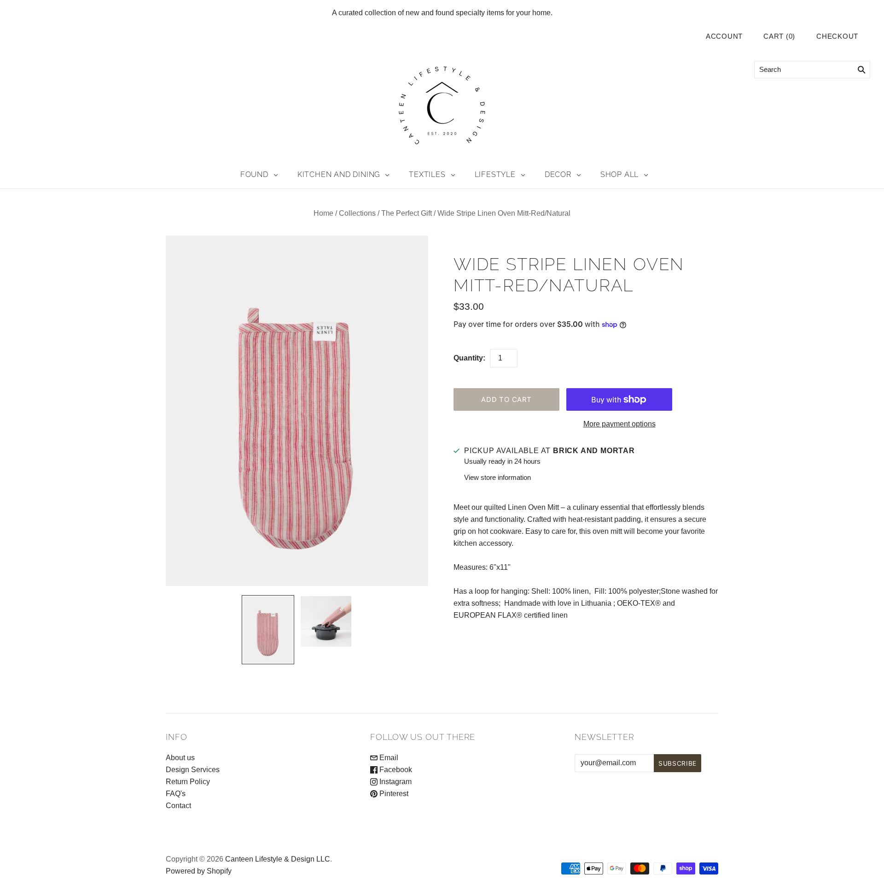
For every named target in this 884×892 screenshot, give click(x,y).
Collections (357, 213)
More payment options (619, 424)
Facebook (395, 770)
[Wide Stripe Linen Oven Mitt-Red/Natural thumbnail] (268, 629)
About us (180, 758)
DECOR (558, 174)
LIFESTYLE (495, 174)
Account (724, 36)
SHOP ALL (619, 174)
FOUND (254, 174)
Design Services (193, 770)
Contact (178, 805)
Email (388, 758)
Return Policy (188, 782)
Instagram (395, 782)
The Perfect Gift (406, 213)
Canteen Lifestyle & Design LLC (277, 859)
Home (323, 213)
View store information (497, 477)
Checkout (837, 36)
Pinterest (393, 793)
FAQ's (176, 793)
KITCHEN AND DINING (338, 174)
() (779, 36)
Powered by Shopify (199, 871)
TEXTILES (427, 174)
